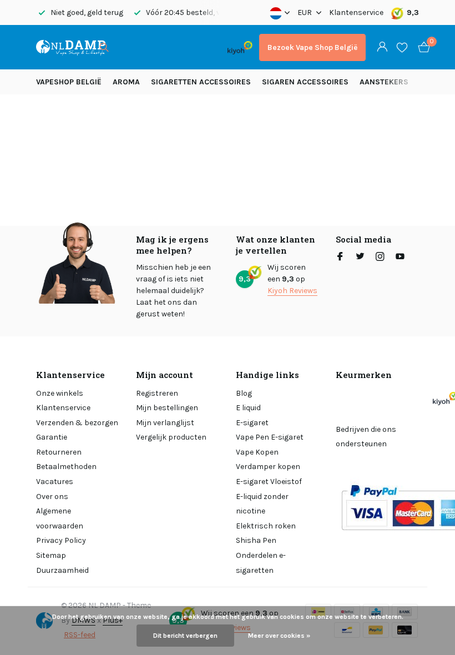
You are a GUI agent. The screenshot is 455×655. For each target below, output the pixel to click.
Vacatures (54, 481)
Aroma (126, 82)
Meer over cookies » (279, 635)
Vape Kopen (257, 452)
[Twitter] (360, 257)
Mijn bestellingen (167, 407)
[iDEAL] (129, 47)
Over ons (52, 496)
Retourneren (59, 452)
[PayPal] (157, 47)
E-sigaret (252, 422)
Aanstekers (384, 82)
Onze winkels (59, 393)
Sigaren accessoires (305, 82)
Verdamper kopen (268, 466)
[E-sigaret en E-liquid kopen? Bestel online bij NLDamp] (70, 47)
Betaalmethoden (66, 466)
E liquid (248, 407)
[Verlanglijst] (402, 47)
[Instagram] (380, 257)
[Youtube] (400, 257)
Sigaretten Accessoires (201, 82)
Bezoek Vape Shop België (312, 47)
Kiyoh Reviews (292, 290)
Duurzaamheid (62, 570)
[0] (421, 47)
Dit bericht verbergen (185, 635)
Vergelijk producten (171, 437)
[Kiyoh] (240, 47)
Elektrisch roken (266, 526)
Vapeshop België (69, 82)
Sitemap (51, 555)
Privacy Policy (61, 540)
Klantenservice (356, 12)
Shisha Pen (256, 540)
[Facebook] (340, 257)
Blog (244, 393)
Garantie (51, 437)
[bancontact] (199, 47)
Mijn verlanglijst (165, 422)
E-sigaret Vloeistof (269, 481)
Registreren (157, 393)
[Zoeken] (104, 47)
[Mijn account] (382, 47)
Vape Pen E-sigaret (270, 437)
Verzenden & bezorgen (77, 422)
